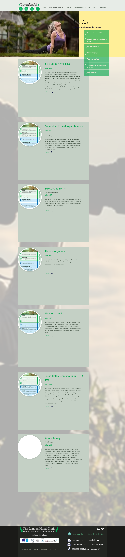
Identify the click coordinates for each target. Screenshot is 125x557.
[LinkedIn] (98, 529)
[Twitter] (102, 529)
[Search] (52, 92)
